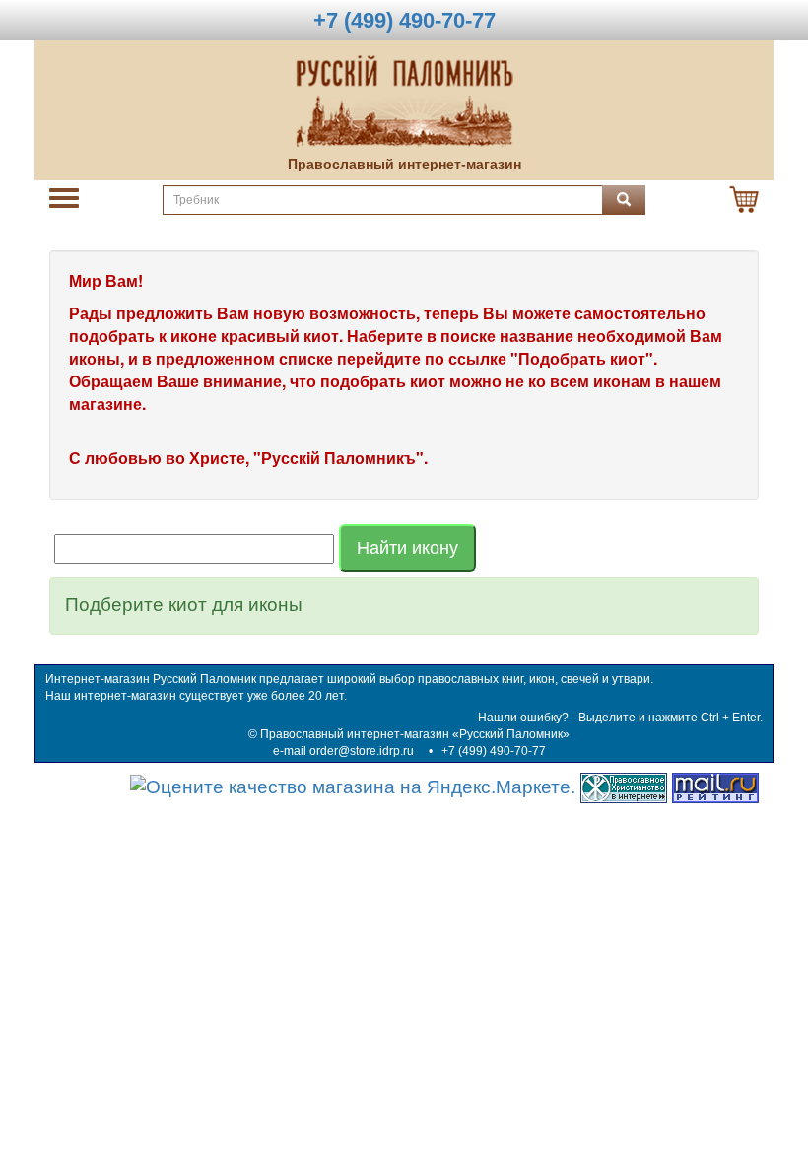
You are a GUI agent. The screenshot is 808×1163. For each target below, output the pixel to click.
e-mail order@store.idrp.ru (343, 751)
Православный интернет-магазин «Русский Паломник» (415, 734)
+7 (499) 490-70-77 (493, 751)
